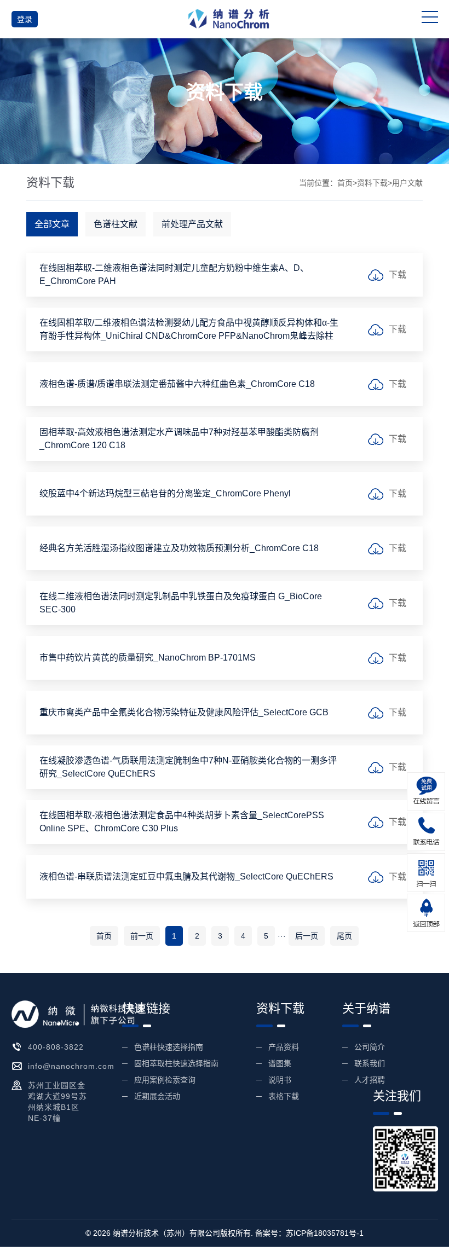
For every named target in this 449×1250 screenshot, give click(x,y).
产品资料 (283, 1047)
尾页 (344, 935)
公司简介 (369, 1047)
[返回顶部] (426, 913)
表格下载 (283, 1096)
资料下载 (372, 182)
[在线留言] (426, 791)
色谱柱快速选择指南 (168, 1047)
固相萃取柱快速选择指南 (176, 1063)
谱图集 (279, 1063)
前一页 (141, 935)
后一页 (306, 935)
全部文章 (52, 224)
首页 (345, 182)
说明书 (279, 1079)
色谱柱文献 (115, 224)
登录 (24, 19)
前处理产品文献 (192, 224)
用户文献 (407, 182)
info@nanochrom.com (71, 1066)
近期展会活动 (157, 1096)
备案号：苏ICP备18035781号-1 (309, 1233)
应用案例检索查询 (164, 1079)
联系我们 (369, 1063)
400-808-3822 (56, 1047)
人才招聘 (369, 1079)
